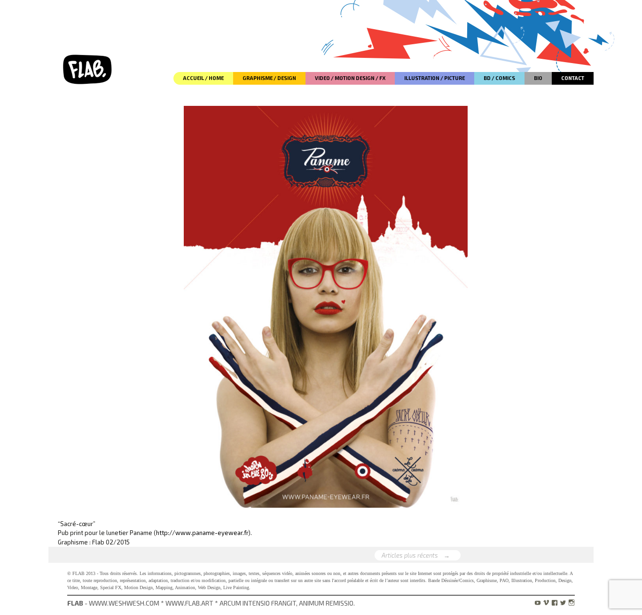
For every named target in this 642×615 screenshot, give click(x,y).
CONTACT (572, 78)
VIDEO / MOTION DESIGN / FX (350, 78)
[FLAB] (88, 42)
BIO (538, 78)
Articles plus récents (416, 555)
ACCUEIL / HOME (203, 78)
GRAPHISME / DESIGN (269, 78)
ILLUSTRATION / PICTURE (434, 78)
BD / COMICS (499, 78)
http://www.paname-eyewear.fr (202, 532)
